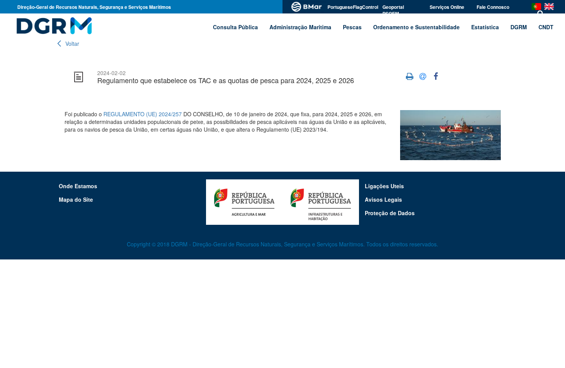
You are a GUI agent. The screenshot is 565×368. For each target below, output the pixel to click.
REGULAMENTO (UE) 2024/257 (142, 114)
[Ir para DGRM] (53, 25)
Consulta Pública (235, 27)
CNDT (545, 27)
